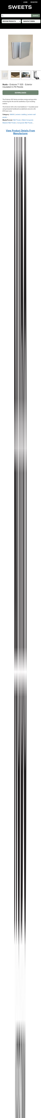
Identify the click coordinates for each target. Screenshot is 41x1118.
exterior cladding (21, 114)
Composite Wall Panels (24, 123)
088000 (12, 114)
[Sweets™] (20, 7)
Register (34, 2)
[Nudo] (20, 695)
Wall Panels (17, 120)
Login (25, 2)
